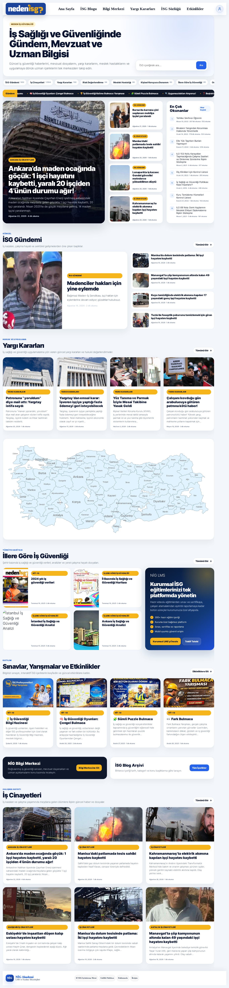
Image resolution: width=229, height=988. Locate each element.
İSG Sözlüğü (171, 9)
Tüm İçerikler (199, 767)
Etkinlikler (195, 9)
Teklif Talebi (191, 641)
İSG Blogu (88, 9)
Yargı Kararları (142, 9)
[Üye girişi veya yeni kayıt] (219, 9)
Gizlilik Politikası (107, 978)
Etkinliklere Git (202, 671)
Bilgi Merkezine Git (89, 767)
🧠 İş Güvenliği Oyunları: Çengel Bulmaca (28, 93)
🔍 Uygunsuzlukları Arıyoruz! (156, 93)
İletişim (134, 978)
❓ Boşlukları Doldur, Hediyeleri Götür (198, 93)
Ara (201, 65)
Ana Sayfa (66, 9)
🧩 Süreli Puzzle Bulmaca (121, 93)
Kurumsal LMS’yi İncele (165, 641)
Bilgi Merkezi (113, 9)
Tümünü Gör (203, 244)
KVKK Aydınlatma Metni (86, 978)
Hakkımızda (123, 978)
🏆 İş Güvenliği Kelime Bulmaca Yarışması (78, 93)
